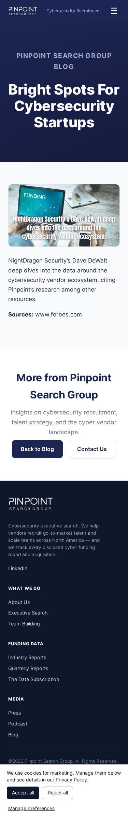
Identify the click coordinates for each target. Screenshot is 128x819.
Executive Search (28, 613)
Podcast (17, 723)
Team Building (24, 623)
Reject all (58, 792)
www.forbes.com (58, 314)
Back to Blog (37, 449)
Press (14, 713)
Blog (13, 734)
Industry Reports (27, 657)
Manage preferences (31, 808)
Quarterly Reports (28, 668)
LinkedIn (17, 568)
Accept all (23, 792)
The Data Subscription (33, 679)
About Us (19, 602)
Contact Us (92, 449)
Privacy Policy (71, 779)
